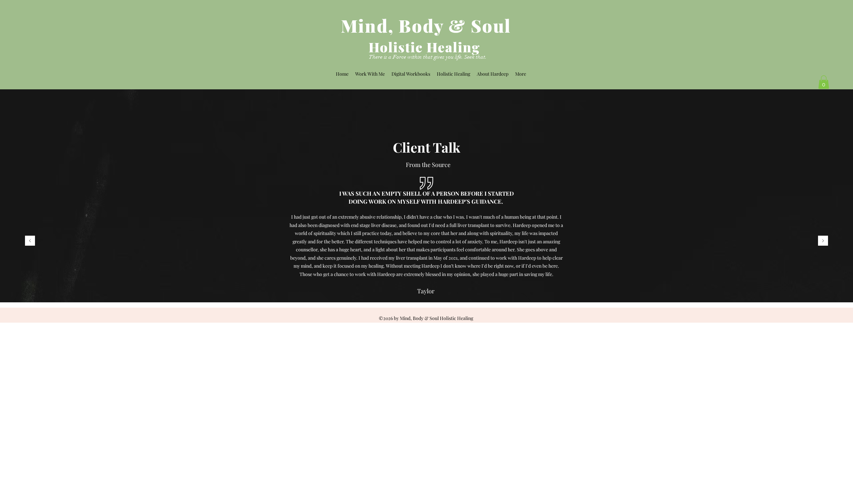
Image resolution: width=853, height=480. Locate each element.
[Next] (823, 241)
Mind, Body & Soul (426, 25)
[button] (823, 82)
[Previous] (30, 241)
